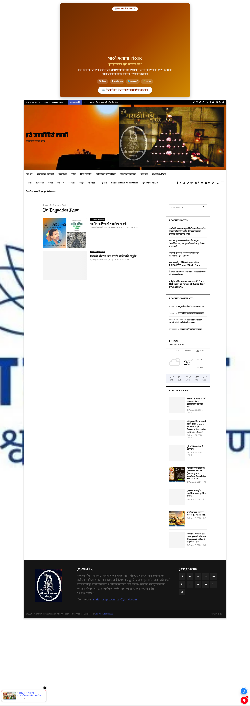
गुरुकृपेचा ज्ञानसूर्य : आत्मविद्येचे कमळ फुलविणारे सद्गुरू (196, 493)
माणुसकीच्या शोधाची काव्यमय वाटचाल (191, 306)
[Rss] (210, 182)
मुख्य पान (29, 174)
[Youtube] (203, 182)
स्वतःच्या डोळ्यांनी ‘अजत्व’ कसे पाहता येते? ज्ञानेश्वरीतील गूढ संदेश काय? (196, 402)
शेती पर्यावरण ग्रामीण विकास (106, 174)
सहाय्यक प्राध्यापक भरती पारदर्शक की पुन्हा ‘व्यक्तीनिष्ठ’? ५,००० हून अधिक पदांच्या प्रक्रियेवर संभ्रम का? (187, 243)
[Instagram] (185, 182)
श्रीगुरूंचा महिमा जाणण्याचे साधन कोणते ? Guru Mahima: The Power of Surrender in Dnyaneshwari (187, 284)
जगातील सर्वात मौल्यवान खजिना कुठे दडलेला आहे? (196, 513)
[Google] (192, 182)
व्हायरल (104, 183)
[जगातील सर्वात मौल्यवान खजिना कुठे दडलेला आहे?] (177, 518)
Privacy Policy (216, 614)
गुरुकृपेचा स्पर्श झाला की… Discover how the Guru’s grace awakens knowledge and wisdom (196, 473)
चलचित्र (91, 183)
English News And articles (124, 183)
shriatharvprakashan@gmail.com (115, 599)
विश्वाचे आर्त (63, 174)
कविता (50, 183)
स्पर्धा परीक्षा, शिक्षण (159, 174)
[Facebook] (178, 182)
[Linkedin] (196, 182)
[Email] (206, 182)
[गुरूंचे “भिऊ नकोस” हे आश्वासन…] (177, 453)
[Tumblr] (199, 182)
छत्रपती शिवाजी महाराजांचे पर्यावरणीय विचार (104, 102)
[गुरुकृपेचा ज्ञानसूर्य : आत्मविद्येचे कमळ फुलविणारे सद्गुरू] (177, 497)
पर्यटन (73, 174)
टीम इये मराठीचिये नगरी (99, 227)
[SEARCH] (204, 207)
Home (45, 205)
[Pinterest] (188, 182)
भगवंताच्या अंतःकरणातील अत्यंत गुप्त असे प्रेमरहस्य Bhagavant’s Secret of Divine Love (196, 537)
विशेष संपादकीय (85, 174)
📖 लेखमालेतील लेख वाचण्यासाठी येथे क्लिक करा (125, 90)
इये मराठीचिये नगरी (47, 136)
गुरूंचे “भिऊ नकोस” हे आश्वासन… (195, 448)
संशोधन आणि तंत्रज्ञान (128, 174)
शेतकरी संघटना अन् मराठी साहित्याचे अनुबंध (113, 256)
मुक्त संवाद (40, 183)
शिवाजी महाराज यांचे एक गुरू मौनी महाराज (41, 191)
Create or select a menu (53, 102)
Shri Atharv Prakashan (104, 614)
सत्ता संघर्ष (60, 183)
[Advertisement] (125, 33)
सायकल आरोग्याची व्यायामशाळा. (191, 329)
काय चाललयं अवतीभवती (45, 174)
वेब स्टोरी (71, 183)
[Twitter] (181, 182)
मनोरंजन (29, 183)
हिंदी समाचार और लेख (150, 183)
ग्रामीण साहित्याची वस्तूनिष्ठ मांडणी (108, 223)
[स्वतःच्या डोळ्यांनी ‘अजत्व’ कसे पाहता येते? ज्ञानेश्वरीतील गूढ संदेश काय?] (177, 405)
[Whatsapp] (213, 182)
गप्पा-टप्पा (144, 174)
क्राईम (81, 183)
